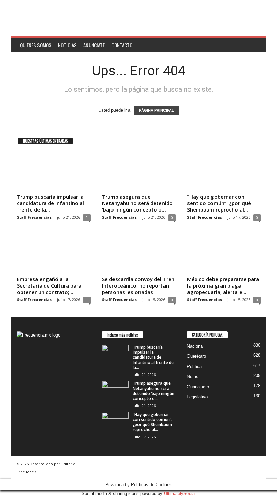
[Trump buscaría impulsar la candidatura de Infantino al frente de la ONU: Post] (54, 171)
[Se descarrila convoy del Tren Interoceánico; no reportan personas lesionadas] (139, 253)
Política (194, 366)
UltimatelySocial (180, 493)
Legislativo (197, 396)
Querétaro (196, 356)
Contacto (121, 45)
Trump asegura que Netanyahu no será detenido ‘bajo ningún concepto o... (137, 203)
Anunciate (94, 45)
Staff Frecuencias (34, 217)
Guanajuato (198, 386)
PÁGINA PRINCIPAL (156, 110)
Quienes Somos (35, 45)
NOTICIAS (67, 45)
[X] (36, 380)
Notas (192, 376)
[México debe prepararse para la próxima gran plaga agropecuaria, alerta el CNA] (224, 253)
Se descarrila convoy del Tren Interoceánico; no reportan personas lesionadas (138, 285)
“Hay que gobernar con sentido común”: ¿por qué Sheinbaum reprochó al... (219, 203)
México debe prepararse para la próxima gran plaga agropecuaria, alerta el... (223, 285)
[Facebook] (23, 380)
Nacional (195, 346)
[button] (256, 45)
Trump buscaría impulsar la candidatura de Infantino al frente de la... (50, 203)
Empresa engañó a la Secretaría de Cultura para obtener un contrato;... (49, 285)
